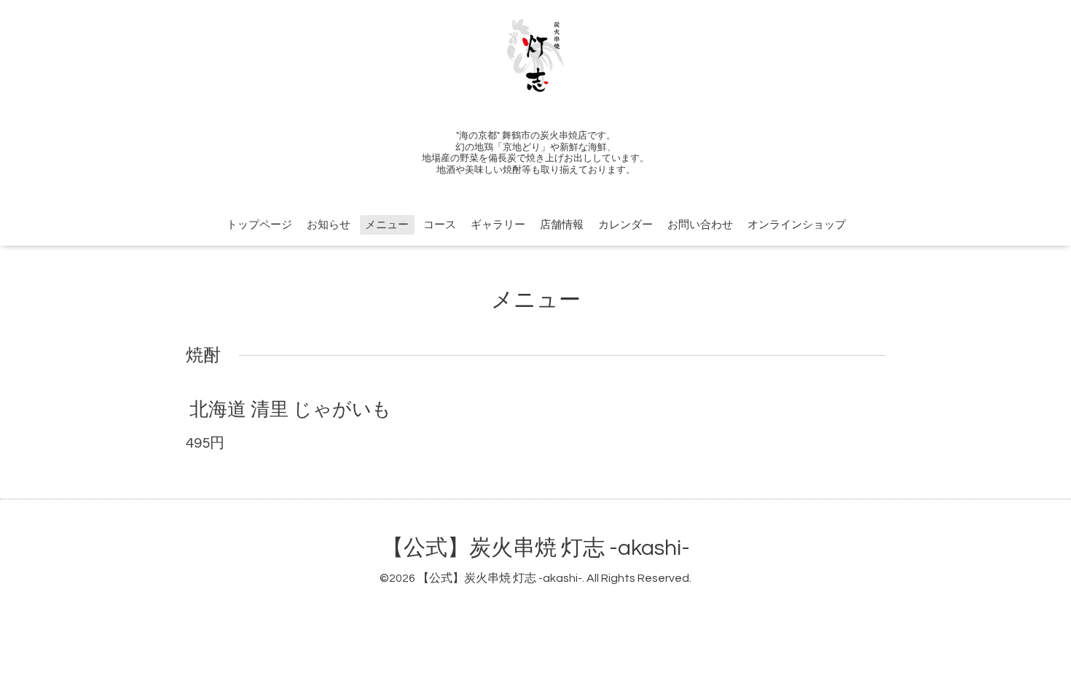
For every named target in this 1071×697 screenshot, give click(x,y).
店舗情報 (562, 224)
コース (439, 224)
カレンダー (625, 224)
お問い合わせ (700, 224)
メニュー (387, 224)
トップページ (259, 224)
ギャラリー (498, 224)
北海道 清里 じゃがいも (290, 409)
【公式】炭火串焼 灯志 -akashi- (536, 548)
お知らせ (328, 224)
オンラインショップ (797, 224)
